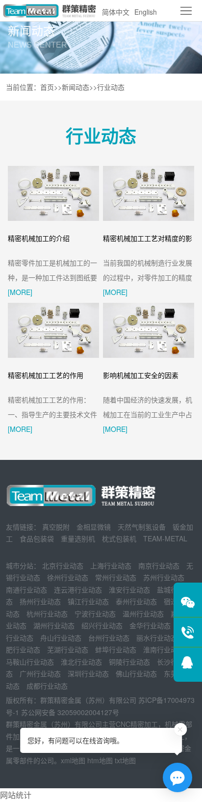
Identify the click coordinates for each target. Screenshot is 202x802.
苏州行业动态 (163, 577)
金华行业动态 (150, 625)
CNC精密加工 (137, 724)
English (145, 12)
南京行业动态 (158, 565)
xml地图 (73, 760)
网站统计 (15, 795)
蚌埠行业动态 (115, 649)
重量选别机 (78, 538)
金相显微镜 (93, 527)
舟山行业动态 (60, 637)
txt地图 (125, 760)
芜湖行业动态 (67, 649)
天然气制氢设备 (142, 527)
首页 (47, 87)
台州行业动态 (108, 637)
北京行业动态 (62, 565)
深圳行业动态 (88, 673)
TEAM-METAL (165, 538)
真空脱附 (56, 527)
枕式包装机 (119, 538)
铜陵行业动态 (129, 662)
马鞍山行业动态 (30, 662)
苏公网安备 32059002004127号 (70, 712)
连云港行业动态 (78, 589)
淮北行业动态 (81, 662)
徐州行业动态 (67, 577)
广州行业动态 (40, 673)
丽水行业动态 (156, 637)
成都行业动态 (47, 686)
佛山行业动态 (136, 673)
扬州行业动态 (40, 601)
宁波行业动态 (95, 613)
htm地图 (100, 760)
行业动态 (111, 87)
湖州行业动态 (54, 625)
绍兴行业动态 (102, 625)
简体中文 (115, 12)
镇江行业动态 (88, 601)
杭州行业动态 (47, 613)
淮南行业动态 (163, 649)
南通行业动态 (26, 589)
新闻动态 (75, 87)
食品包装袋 (37, 538)
